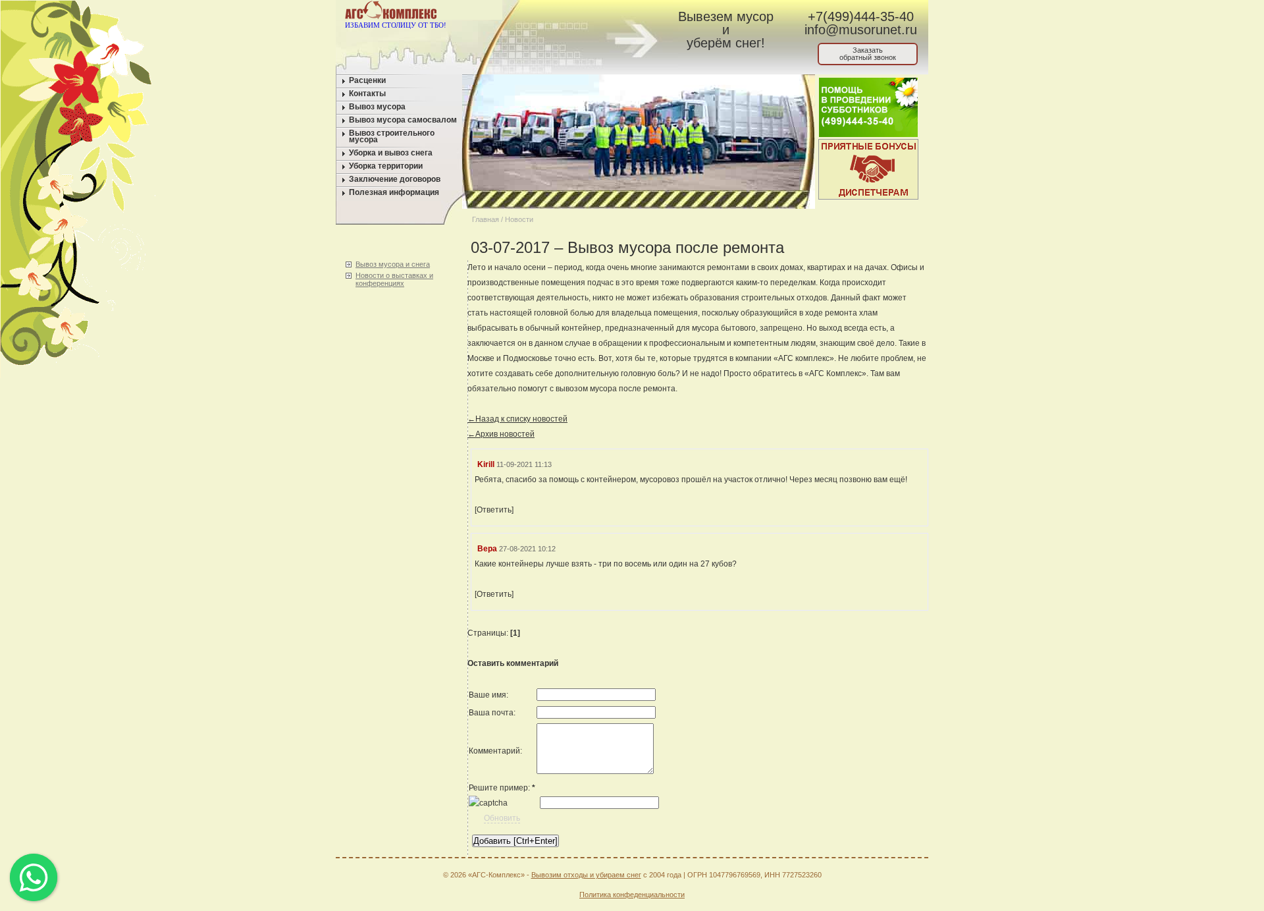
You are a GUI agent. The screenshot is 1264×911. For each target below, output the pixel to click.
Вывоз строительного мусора (391, 136)
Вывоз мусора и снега (393, 264)
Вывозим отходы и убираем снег (586, 875)
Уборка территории (386, 166)
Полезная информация (394, 192)
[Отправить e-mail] (575, 12)
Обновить (502, 818)
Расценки (367, 80)
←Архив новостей (501, 434)
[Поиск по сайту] (600, 12)
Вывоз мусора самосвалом (403, 120)
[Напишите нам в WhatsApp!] (550, 12)
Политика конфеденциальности (632, 894)
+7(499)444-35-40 (861, 16)
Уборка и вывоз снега (391, 153)
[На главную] (525, 12)
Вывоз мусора (377, 106)
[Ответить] (494, 509)
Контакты (367, 93)
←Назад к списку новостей (517, 419)
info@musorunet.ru (860, 29)
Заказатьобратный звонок (867, 53)
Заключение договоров (394, 179)
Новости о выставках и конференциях (394, 279)
